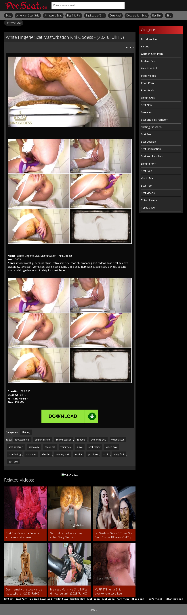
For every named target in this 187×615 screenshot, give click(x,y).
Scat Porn (146, 185)
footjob (81, 439)
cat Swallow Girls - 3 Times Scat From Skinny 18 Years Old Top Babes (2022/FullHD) (114, 535)
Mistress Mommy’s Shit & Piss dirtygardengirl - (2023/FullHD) (68, 591)
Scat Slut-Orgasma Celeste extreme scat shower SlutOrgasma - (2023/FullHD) (23, 535)
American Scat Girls (27, 15)
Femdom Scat (149, 39)
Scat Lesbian (148, 141)
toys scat (50, 447)
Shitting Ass (148, 97)
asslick (78, 454)
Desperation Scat (136, 15)
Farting (145, 46)
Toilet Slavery (149, 200)
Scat (8, 15)
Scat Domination (151, 149)
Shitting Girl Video (151, 127)
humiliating (15, 454)
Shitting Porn (148, 163)
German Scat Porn (152, 53)
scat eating (94, 447)
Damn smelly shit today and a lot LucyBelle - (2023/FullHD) (24, 591)
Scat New (146, 105)
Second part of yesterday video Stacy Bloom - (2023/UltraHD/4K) (66, 535)
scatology (34, 447)
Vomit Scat (147, 178)
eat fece (13, 461)
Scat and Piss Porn (152, 156)
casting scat (62, 454)
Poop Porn (147, 83)
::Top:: (93, 609)
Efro (169, 15)
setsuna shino (43, 439)
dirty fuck (119, 454)
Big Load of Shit (95, 15)
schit (105, 454)
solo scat (31, 454)
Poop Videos (148, 75)
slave (80, 447)
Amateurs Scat (53, 15)
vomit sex (65, 447)
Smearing (146, 112)
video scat (111, 447)
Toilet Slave (148, 207)
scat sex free (16, 447)
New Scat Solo (149, 68)
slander (46, 454)
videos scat (117, 439)
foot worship (22, 439)
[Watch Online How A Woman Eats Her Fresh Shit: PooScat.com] (26, 5)
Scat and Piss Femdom (154, 119)
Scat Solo (146, 171)
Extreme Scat (14, 23)
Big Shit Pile (74, 15)
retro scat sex (63, 439)
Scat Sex (146, 134)
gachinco (93, 454)
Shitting (26, 432)
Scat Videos (148, 193)
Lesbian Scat (148, 61)
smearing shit (98, 439)
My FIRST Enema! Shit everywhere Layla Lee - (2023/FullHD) (109, 591)
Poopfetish (147, 90)
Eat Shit (156, 15)
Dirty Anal (115, 15)
